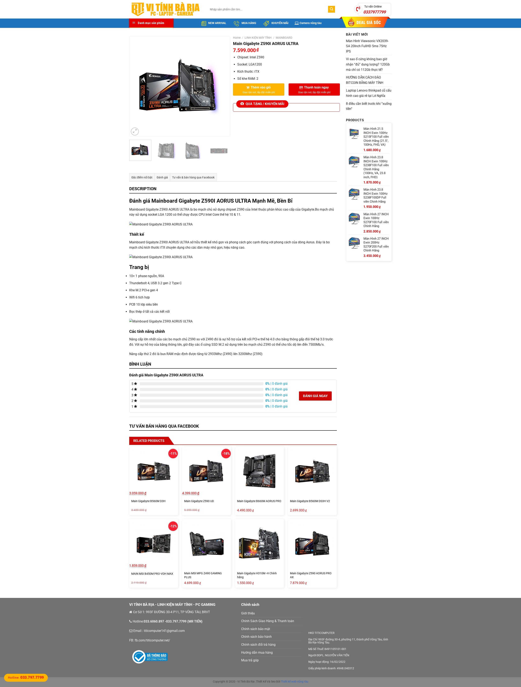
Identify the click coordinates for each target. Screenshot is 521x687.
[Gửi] (331, 9)
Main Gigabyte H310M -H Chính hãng (257, 575)
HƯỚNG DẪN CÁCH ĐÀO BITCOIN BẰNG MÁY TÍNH (364, 80)
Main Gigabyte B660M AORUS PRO (259, 501)
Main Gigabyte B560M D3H (148, 501)
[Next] (222, 86)
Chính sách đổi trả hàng (258, 645)
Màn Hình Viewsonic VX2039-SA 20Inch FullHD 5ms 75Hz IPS (367, 46)
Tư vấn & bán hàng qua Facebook (193, 177)
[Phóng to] (135, 131)
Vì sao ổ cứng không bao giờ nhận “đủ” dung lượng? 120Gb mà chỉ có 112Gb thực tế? (368, 64)
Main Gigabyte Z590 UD (199, 501)
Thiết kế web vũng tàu (294, 681)
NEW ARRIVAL (217, 23)
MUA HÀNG (248, 23)
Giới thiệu (248, 613)
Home (237, 37)
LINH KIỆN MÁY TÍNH (258, 37)
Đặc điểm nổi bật (141, 177)
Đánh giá (162, 177)
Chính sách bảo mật (255, 629)
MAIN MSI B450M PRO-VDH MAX (152, 574)
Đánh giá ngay (315, 396)
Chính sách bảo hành (256, 637)
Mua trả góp (250, 660)
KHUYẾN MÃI (279, 23)
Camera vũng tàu (311, 23)
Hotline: (26, 677)
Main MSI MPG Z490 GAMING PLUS (203, 575)
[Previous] (136, 86)
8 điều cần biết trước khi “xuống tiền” (369, 106)
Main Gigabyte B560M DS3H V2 (310, 501)
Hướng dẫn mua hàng (257, 652)
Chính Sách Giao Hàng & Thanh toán (267, 621)
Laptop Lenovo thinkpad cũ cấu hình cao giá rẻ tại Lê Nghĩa (368, 93)
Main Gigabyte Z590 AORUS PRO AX (311, 575)
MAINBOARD (284, 37)
